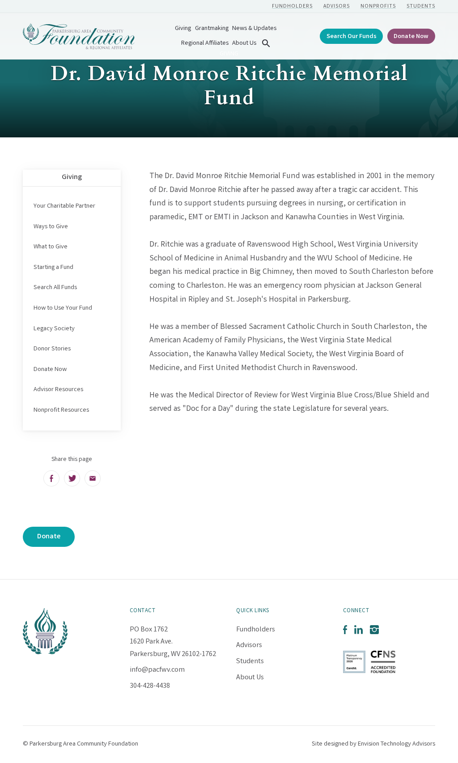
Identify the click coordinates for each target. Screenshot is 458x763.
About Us (244, 43)
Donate (48, 537)
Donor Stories (52, 349)
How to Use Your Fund (63, 308)
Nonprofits (378, 6)
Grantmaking (212, 29)
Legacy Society (54, 329)
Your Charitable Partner (64, 206)
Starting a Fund (53, 268)
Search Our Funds (352, 37)
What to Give (51, 247)
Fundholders (292, 6)
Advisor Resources (58, 390)
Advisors (336, 6)
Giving (183, 29)
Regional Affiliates (205, 43)
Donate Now (411, 37)
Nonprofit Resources (61, 410)
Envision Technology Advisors (396, 744)
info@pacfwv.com (157, 670)
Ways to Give (51, 227)
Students (421, 6)
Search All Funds (55, 288)
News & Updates (254, 29)
